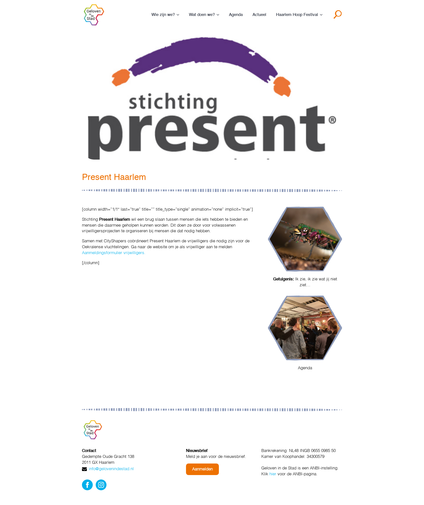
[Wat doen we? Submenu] (219, 15)
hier (272, 474)
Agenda (236, 15)
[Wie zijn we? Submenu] (179, 15)
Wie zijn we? (163, 15)
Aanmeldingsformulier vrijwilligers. (114, 253)
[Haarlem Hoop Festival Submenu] (322, 15)
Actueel (259, 15)
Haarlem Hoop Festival (297, 15)
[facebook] (87, 484)
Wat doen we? (202, 15)
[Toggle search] (338, 16)
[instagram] (101, 484)
